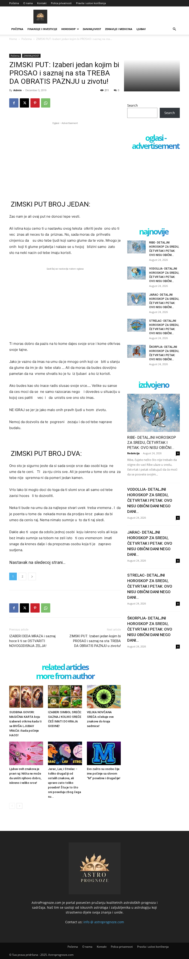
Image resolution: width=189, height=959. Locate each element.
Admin (17, 90)
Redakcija (133, 453)
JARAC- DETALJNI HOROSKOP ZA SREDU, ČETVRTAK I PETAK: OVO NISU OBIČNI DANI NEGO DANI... (149, 543)
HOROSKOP (68, 29)
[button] (174, 29)
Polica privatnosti (61, 3)
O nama (28, 3)
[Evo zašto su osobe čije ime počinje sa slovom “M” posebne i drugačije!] (104, 753)
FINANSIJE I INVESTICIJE (42, 29)
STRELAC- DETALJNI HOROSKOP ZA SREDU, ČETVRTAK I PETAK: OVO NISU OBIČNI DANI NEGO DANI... (149, 586)
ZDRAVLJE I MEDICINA (118, 29)
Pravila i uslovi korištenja (91, 3)
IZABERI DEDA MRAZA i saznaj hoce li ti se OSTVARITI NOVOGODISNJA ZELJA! (32, 641)
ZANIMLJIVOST (92, 29)
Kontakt (42, 3)
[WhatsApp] (45, 103)
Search (132, 105)
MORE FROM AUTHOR (65, 676)
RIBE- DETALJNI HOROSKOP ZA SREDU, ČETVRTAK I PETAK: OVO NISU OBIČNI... (151, 442)
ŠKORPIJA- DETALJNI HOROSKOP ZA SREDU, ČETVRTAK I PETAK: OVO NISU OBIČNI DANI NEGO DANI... (149, 629)
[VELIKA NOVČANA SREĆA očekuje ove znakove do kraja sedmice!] (104, 696)
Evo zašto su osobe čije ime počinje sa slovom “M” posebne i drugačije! (103, 773)
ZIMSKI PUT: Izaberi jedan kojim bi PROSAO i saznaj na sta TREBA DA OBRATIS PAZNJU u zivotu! (95, 641)
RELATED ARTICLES (65, 667)
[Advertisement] (65, 158)
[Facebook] (13, 103)
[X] (24, 103)
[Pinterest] (35, 103)
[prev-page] (12, 806)
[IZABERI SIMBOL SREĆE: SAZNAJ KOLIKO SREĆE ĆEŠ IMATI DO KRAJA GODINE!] (65, 696)
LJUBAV (141, 29)
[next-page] (19, 806)
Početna (14, 3)
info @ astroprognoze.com (103, 922)
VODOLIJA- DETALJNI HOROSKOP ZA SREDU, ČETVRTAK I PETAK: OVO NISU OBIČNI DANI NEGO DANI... (149, 500)
